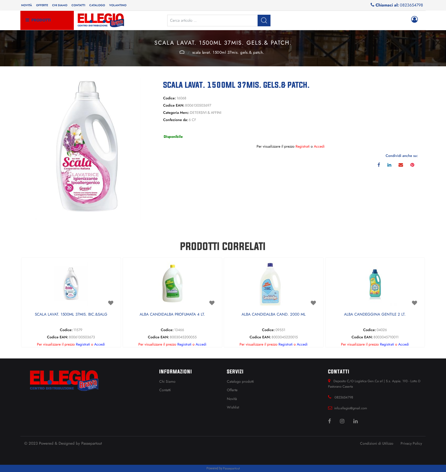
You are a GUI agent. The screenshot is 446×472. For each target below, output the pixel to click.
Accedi (319, 146)
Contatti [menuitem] (78, 5)
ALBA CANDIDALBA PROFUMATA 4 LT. (172, 314)
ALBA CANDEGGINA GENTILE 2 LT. (375, 314)
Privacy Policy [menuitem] (411, 443)
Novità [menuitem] (26, 5)
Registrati (303, 146)
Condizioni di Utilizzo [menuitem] (376, 443)
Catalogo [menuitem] (97, 5)
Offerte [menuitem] (42, 5)
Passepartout (91, 443)
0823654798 (411, 5)
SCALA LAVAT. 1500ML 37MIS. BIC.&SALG (71, 314)
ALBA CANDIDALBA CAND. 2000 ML (274, 314)
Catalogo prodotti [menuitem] (240, 381)
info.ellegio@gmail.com (350, 408)
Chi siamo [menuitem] (59, 5)
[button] (264, 20)
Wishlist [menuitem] (233, 407)
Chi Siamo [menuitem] (167, 381)
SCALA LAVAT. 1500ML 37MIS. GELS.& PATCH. (228, 52)
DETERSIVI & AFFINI (182, 51)
